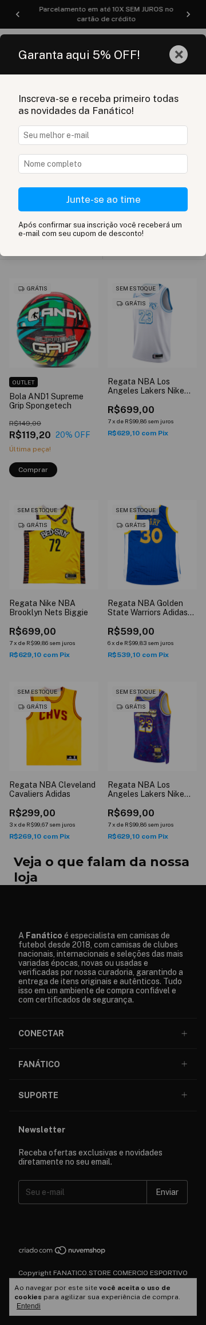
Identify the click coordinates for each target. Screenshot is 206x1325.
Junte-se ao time (103, 199)
